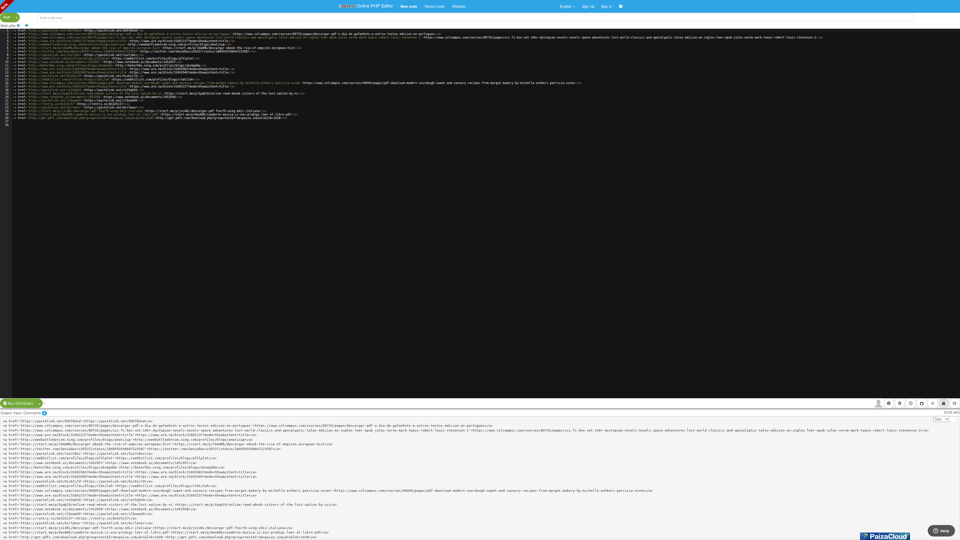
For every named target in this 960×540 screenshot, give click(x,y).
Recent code (435, 6)
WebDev (459, 6)
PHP (6, 17)
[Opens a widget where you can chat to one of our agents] (941, 531)
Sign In (606, 6)
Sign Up (588, 6)
